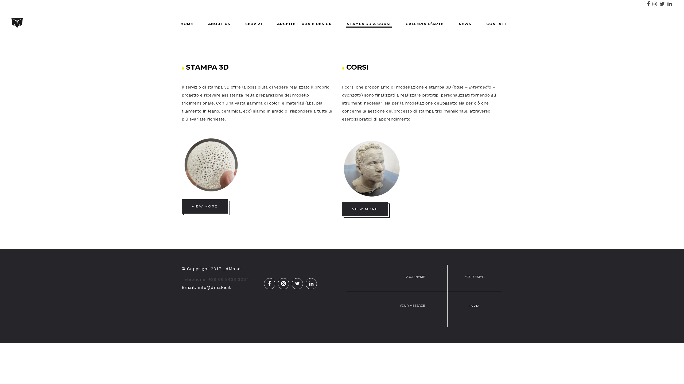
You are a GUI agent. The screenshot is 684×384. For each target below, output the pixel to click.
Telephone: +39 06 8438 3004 (215, 279)
